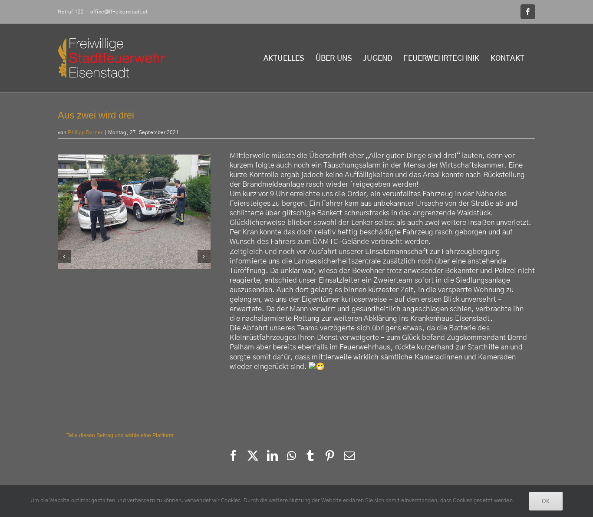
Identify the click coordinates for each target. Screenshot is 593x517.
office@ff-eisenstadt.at (119, 11)
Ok (546, 501)
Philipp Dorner (85, 132)
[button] (64, 256)
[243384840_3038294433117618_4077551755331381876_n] (148, 256)
